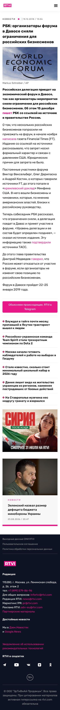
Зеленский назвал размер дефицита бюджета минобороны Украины (27, 510)
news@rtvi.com (32, 599)
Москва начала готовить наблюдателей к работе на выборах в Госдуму (29, 355)
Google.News (13, 631)
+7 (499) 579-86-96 (20, 590)
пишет (7, 113)
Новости (9, 19)
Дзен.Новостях (18, 627)
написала (9, 139)
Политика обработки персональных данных (27, 549)
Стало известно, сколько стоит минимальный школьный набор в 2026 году (26, 370)
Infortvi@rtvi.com (41, 594)
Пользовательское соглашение (20, 544)
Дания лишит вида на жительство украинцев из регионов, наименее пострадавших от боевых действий (28, 386)
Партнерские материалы (18, 611)
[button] (56, 5)
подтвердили (41, 242)
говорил (37, 259)
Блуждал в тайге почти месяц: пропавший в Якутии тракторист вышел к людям (26, 325)
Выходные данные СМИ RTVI (18, 539)
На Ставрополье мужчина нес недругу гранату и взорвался (25, 399)
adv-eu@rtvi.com (31, 607)
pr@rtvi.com (30, 603)
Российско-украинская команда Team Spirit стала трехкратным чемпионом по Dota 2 (27, 340)
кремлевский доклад (19, 188)
